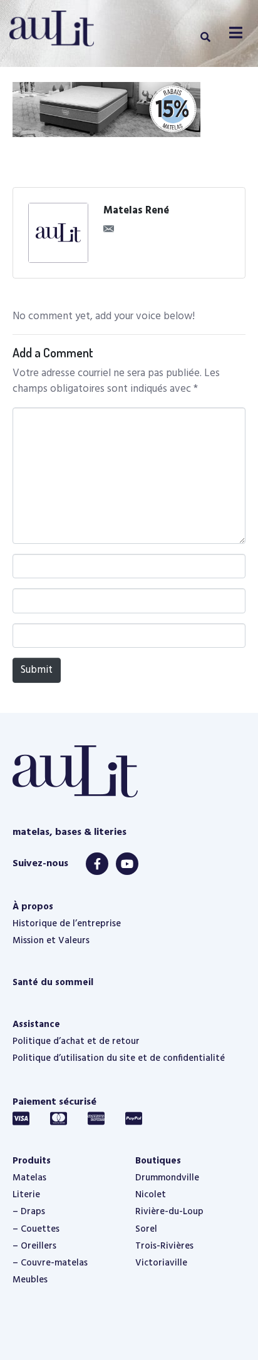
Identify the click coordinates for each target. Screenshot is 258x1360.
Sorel (146, 1229)
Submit (37, 670)
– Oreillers (34, 1246)
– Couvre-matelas (50, 1263)
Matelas (29, 1178)
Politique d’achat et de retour (76, 1041)
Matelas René (136, 211)
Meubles (30, 1280)
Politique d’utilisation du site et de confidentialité (119, 1058)
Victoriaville (161, 1263)
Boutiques (158, 1161)
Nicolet (150, 1195)
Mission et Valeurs (51, 941)
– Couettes (36, 1229)
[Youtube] (127, 863)
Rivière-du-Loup (169, 1212)
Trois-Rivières (164, 1246)
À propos (33, 907)
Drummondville (167, 1178)
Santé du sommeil (53, 982)
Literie (26, 1195)
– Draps (29, 1212)
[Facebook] (97, 863)
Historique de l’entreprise (67, 924)
